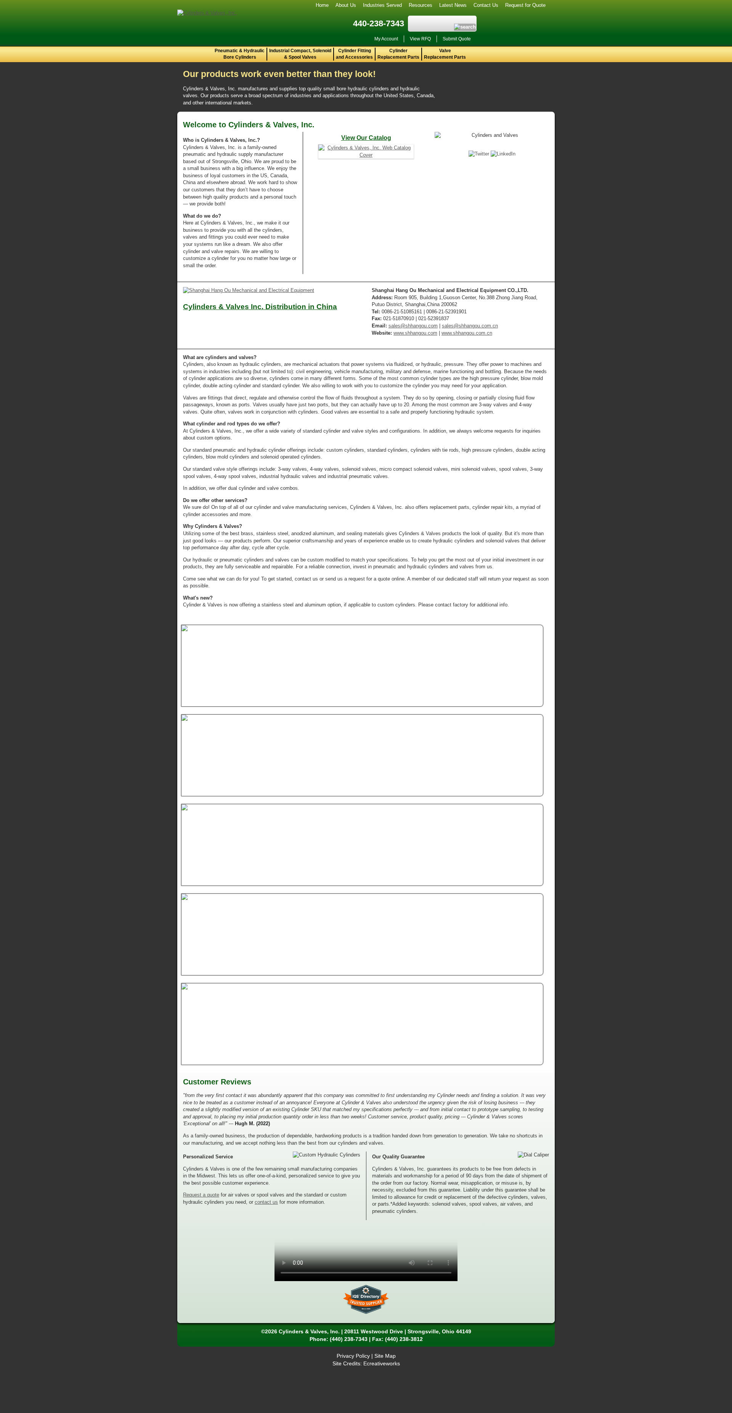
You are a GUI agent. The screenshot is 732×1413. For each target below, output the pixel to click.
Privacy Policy (353, 1356)
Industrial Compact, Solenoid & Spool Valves (300, 54)
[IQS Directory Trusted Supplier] (366, 1299)
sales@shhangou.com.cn (470, 326)
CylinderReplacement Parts (398, 54)
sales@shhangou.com (413, 326)
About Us (346, 5)
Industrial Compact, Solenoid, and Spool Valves (350, 724)
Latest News (453, 5)
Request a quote (201, 1195)
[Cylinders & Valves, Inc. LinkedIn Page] (503, 154)
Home (322, 5)
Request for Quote (525, 5)
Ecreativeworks (381, 1363)
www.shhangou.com (415, 333)
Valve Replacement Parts (445, 54)
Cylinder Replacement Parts (324, 903)
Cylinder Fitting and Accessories (354, 54)
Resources (420, 5)
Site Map (385, 1356)
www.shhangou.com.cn (466, 333)
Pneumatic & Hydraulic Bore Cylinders (240, 54)
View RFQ (420, 39)
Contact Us (486, 5)
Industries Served (382, 5)
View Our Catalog (366, 138)
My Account (386, 39)
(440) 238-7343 (349, 1339)
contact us (266, 1202)
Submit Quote (457, 39)
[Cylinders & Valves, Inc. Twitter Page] (480, 154)
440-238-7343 (378, 23)
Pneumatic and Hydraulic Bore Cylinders (341, 635)
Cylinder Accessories (314, 814)
